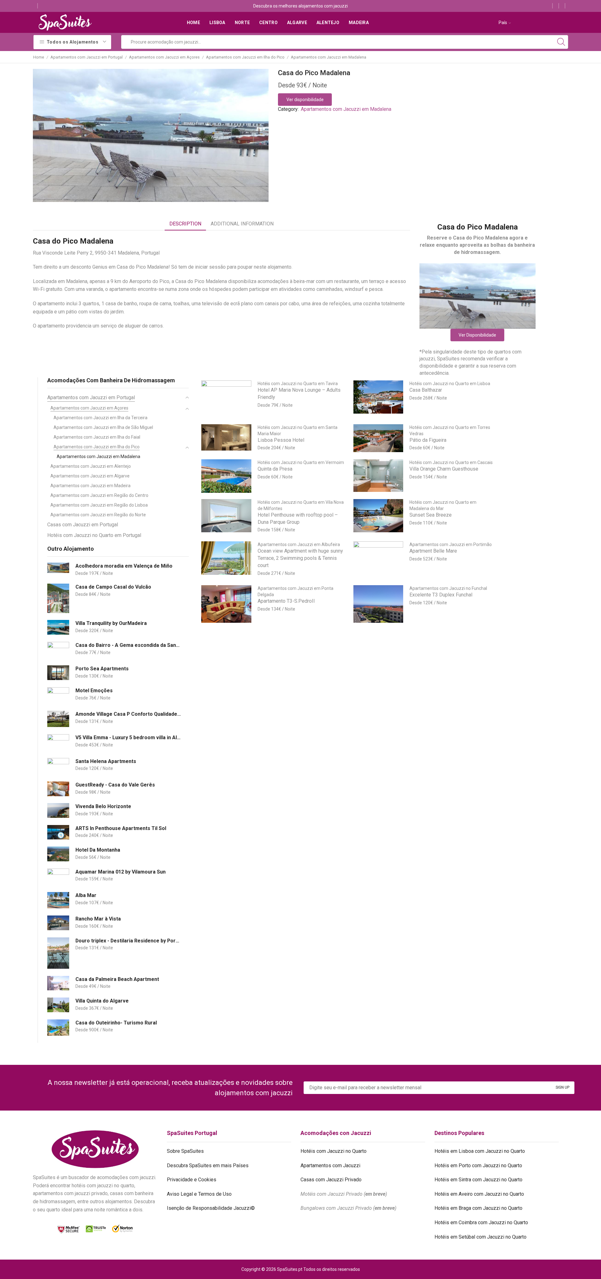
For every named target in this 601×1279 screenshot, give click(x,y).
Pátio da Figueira (427, 440)
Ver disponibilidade (305, 99)
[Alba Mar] (58, 900)
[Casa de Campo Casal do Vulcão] (58, 598)
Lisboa (217, 22)
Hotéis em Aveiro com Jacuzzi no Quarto (479, 1194)
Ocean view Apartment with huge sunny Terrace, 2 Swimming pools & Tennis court (300, 558)
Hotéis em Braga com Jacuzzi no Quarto (478, 1208)
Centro (268, 22)
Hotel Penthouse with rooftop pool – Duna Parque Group (298, 518)
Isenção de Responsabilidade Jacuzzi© (211, 1208)
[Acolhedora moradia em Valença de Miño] (58, 568)
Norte (242, 22)
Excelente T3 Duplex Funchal (440, 595)
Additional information (242, 224)
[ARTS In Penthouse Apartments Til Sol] (58, 832)
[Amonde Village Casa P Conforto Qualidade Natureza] (58, 719)
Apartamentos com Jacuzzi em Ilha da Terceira (100, 417)
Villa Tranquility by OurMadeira (111, 623)
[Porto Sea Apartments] (58, 672)
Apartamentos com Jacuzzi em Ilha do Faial (97, 437)
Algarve (297, 22)
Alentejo (327, 22)
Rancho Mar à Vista (98, 919)
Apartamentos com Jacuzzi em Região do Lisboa (99, 505)
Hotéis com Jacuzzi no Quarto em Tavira (298, 383)
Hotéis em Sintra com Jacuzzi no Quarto (478, 1180)
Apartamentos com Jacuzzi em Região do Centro (99, 495)
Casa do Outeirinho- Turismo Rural (116, 1023)
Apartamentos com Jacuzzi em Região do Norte (98, 514)
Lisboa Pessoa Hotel (281, 440)
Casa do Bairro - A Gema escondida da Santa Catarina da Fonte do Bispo (128, 645)
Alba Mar (85, 895)
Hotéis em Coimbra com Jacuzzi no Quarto (481, 1222)
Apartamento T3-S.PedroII (286, 601)
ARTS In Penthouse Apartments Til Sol (120, 828)
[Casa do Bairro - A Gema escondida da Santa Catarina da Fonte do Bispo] (58, 650)
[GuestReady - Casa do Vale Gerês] (58, 788)
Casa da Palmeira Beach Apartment (117, 979)
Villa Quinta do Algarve (102, 1001)
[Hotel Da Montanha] (58, 854)
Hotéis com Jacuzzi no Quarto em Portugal (94, 535)
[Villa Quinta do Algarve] (58, 1005)
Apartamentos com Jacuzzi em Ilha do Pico (245, 57)
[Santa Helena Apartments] (58, 766)
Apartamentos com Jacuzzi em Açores (164, 57)
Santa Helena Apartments (105, 761)
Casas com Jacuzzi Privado (331, 1180)
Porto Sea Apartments (102, 669)
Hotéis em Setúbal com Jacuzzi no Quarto (480, 1237)
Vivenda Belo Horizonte (103, 806)
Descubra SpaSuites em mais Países (208, 1165)
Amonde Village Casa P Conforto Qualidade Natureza (128, 714)
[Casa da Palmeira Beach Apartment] (58, 983)
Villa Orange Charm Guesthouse (443, 469)
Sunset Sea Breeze (430, 515)
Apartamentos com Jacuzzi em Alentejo (90, 466)
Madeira (359, 22)
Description (185, 224)
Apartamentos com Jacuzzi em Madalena (328, 57)
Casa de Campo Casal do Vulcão (113, 587)
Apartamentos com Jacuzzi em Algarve (90, 475)
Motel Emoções (94, 691)
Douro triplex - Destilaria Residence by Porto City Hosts (128, 941)
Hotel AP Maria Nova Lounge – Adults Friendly (299, 393)
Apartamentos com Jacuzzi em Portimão (450, 544)
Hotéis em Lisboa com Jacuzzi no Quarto (479, 1151)
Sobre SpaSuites (185, 1151)
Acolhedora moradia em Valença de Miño (123, 566)
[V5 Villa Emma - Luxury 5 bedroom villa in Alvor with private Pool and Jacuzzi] (58, 742)
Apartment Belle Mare (433, 551)
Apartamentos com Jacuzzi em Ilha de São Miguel (103, 427)
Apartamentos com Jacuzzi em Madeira (90, 485)
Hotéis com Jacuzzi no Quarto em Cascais (451, 462)
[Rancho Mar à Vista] (58, 922)
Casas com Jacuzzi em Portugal (82, 525)
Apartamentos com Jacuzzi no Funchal (448, 588)
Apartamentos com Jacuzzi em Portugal (86, 57)
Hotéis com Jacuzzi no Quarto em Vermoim (301, 462)
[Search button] (561, 42)
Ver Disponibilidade (477, 335)
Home (193, 22)
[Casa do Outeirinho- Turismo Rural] (58, 1027)
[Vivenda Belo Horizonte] (58, 810)
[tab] (185, 224)
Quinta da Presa (275, 469)
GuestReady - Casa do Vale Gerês (115, 785)
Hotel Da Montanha (97, 850)
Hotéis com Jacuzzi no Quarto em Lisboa (449, 383)
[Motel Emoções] (58, 695)
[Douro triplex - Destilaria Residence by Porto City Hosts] (58, 953)
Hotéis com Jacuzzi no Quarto (333, 1151)
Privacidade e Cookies (191, 1180)
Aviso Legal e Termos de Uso (199, 1194)
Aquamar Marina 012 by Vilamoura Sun (120, 872)
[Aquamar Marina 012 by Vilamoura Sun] (58, 877)
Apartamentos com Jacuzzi (330, 1165)
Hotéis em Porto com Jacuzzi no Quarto (478, 1165)
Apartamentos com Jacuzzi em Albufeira (299, 544)
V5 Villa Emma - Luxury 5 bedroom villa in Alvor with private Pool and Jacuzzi (128, 737)
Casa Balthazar (425, 390)
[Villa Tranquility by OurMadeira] (58, 627)
